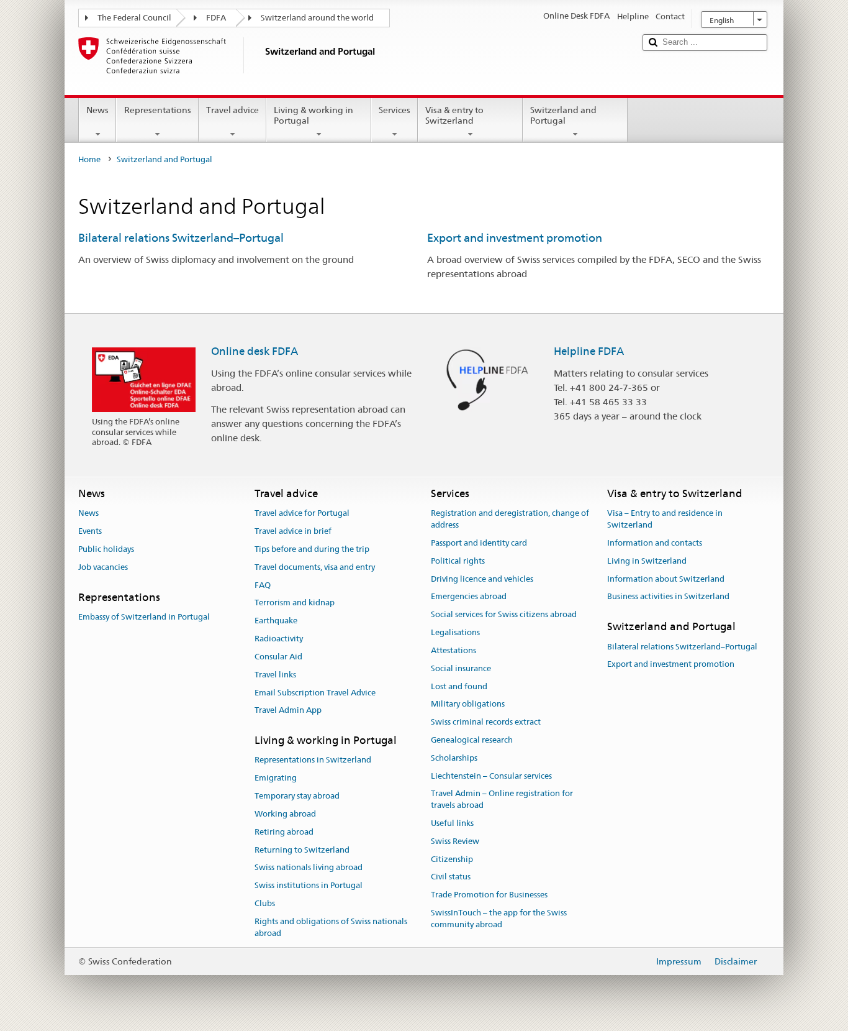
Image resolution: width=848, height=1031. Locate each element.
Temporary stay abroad (297, 795)
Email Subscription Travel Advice (315, 692)
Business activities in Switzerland (668, 597)
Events (90, 531)
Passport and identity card (479, 543)
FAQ (263, 585)
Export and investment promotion (514, 237)
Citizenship (452, 859)
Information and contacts (654, 543)
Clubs (265, 903)
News (97, 110)
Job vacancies (103, 567)
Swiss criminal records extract (486, 721)
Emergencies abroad (469, 597)
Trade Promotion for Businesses (489, 895)
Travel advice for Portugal (302, 513)
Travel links (275, 674)
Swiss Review (455, 841)
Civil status (451, 877)
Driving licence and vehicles (482, 579)
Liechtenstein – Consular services (491, 776)
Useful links (452, 823)
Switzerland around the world (317, 17)
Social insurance (461, 668)
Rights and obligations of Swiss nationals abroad (331, 927)
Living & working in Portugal (313, 115)
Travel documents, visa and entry (315, 567)
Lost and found (459, 686)
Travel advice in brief (293, 531)
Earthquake (276, 621)
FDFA (216, 17)
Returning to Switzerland (302, 850)
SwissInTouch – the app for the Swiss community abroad (499, 918)
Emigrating (276, 778)
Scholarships (454, 758)
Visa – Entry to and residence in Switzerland (665, 519)
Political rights (458, 561)
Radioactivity (279, 638)
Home (89, 159)
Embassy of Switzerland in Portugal (144, 616)
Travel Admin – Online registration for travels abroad (502, 799)
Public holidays (106, 549)
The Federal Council (134, 17)
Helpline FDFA (589, 351)
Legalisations (455, 632)
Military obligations (468, 704)
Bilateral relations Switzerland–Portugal (181, 237)
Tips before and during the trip (312, 549)
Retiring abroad (284, 831)
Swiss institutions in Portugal (309, 885)
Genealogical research (472, 740)
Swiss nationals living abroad (309, 868)
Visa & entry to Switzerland (454, 115)
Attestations (453, 650)
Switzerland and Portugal (563, 115)
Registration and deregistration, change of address (510, 519)
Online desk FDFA (254, 351)
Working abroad (285, 813)
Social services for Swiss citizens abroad (504, 615)
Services (394, 110)
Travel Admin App (288, 710)
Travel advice (232, 110)
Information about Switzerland (665, 579)
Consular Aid (278, 656)
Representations (157, 110)
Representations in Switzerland (313, 760)
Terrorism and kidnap (295, 603)
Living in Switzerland (647, 561)
